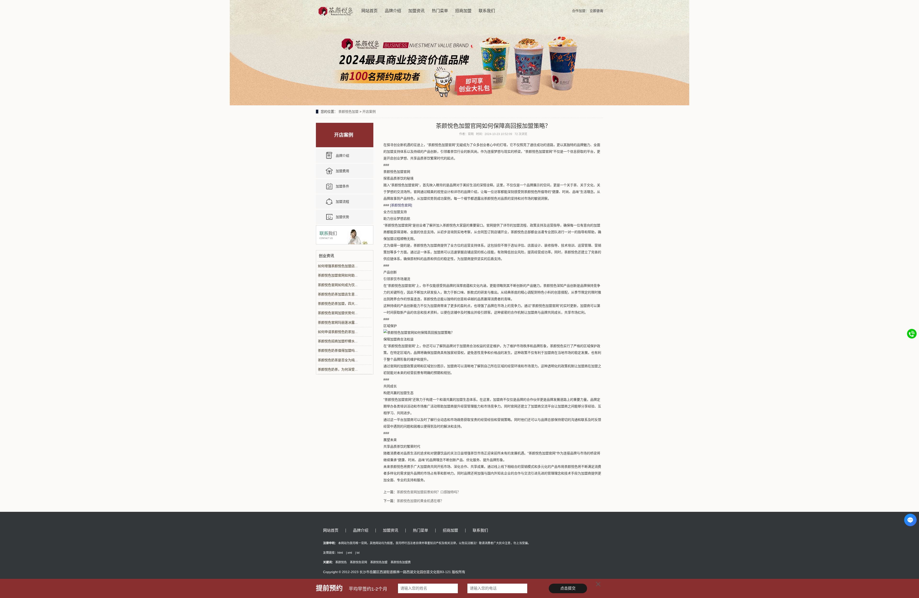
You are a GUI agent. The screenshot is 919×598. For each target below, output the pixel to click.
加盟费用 (342, 171)
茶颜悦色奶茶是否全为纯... (338, 360)
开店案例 (369, 111)
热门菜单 (440, 11)
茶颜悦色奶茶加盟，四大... (338, 303)
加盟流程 (342, 201)
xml (349, 552)
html (340, 552)
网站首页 (369, 11)
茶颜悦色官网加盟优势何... (338, 313)
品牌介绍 (393, 11)
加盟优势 (342, 217)
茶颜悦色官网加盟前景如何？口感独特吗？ (428, 492)
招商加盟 (463, 11)
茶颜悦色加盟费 (401, 562)
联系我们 (487, 11)
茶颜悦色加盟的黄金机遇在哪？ (420, 501)
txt (358, 552)
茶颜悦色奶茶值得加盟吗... (338, 350)
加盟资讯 (416, 11)
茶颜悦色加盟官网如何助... (338, 275)
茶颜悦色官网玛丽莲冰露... (338, 322)
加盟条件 (342, 186)
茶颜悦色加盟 (348, 111)
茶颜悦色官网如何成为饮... (338, 285)
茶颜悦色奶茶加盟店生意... (338, 294)
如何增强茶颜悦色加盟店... (338, 266)
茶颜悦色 (341, 562)
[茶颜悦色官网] (401, 205)
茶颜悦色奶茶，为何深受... (338, 369)
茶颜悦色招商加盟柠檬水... (338, 341)
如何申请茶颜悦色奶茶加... (338, 332)
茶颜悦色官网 (358, 562)
